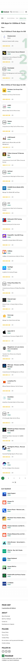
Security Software (11, 18)
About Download (6, 616)
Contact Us (4, 621)
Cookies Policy (5, 637)
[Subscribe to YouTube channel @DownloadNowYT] (9, 651)
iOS (2, 18)
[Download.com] (5, 12)
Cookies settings (6, 643)
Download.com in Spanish (8, 624)
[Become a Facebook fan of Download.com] (3, 651)
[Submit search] (11, 12)
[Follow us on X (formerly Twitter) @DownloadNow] (6, 651)
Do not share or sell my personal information (12, 640)
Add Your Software (6, 618)
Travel (17, 18)
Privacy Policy (5, 632)
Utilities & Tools (23, 18)
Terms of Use (5, 635)
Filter (2, 27)
